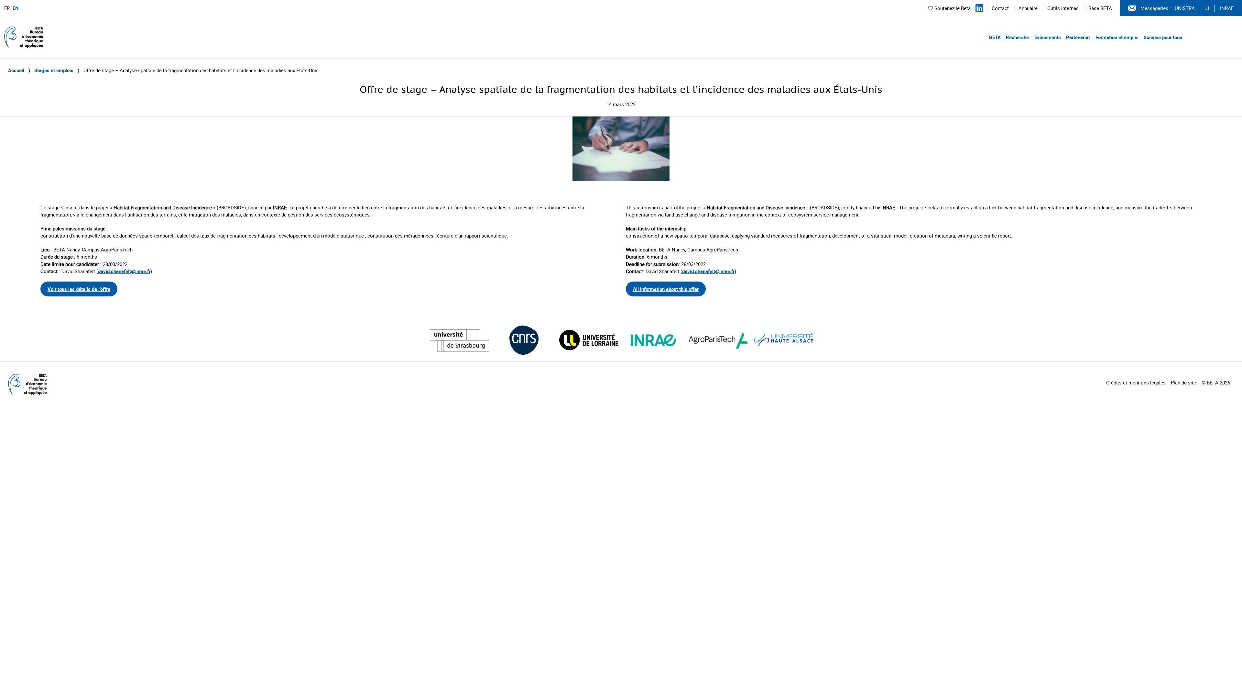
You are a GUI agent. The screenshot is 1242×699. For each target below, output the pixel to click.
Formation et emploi (1116, 37)
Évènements (1047, 37)
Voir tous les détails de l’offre (79, 289)
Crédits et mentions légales (1136, 382)
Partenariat (1078, 37)
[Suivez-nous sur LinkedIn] (979, 8)
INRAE (1227, 8)
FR (7, 8)
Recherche (1017, 37)
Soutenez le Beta (952, 8)
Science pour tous (1163, 37)
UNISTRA (1185, 8)
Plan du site (1183, 382)
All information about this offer (666, 289)
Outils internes (1063, 8)
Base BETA (1100, 8)
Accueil (16, 70)
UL (1207, 8)
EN (16, 8)
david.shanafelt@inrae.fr (124, 271)
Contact (1000, 8)
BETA (995, 37)
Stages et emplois (53, 70)
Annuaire (1028, 8)
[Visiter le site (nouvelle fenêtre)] (459, 340)
